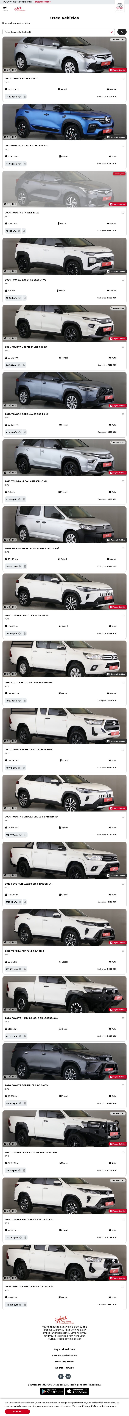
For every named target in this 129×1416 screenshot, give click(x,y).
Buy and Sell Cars (64, 1349)
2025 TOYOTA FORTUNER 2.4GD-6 (24, 951)
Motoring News (64, 1361)
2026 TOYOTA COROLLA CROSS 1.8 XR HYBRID (31, 816)
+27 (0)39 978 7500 (42, 2)
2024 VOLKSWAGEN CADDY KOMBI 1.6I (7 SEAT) (32, 548)
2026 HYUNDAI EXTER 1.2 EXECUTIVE (25, 280)
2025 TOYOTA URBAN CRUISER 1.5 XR (26, 481)
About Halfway (64, 1367)
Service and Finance (64, 1355)
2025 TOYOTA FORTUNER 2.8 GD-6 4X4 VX (29, 1219)
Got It (17, 1411)
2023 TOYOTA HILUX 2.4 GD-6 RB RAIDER (28, 749)
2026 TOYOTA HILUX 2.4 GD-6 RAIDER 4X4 (29, 1286)
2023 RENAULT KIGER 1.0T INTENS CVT (27, 145)
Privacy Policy (90, 1406)
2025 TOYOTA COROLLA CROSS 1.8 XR (26, 615)
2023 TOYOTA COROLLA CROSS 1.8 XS (26, 414)
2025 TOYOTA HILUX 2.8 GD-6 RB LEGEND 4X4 (31, 1152)
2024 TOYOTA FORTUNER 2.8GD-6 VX (26, 1085)
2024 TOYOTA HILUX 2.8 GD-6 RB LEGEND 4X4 (31, 1018)
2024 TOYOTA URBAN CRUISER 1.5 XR (26, 347)
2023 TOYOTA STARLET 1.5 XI (21, 78)
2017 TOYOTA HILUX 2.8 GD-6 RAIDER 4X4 (29, 682)
